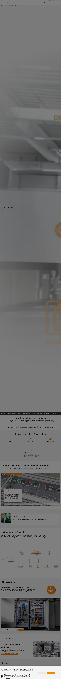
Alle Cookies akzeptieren (51, 672)
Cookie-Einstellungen (42, 672)
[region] (30, 672)
